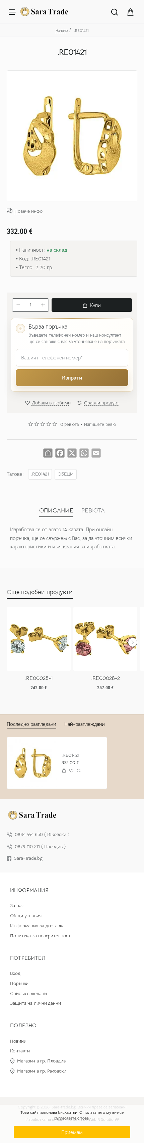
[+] (43, 305)
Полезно (23, 1025)
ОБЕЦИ (66, 474)
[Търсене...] (114, 11)
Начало (62, 30)
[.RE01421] (32, 763)
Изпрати (72, 378)
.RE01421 (40, 474)
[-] (18, 305)
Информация (29, 890)
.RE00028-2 (105, 678)
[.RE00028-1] (39, 639)
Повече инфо (28, 211)
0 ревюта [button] (69, 424)
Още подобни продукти (40, 592)
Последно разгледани (31, 724)
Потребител (28, 958)
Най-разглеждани (84, 724)
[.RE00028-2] (105, 639)
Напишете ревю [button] (100, 424)
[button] (92, 305)
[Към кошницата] (131, 11)
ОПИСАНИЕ (56, 510)
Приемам (72, 1132)
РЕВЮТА (93, 510)
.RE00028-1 (39, 678)
